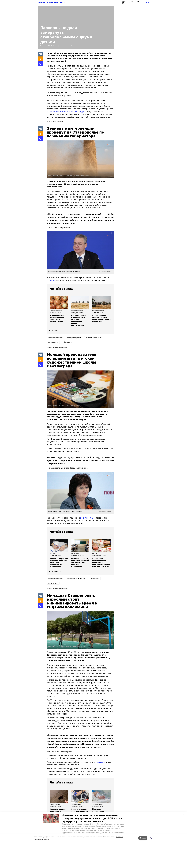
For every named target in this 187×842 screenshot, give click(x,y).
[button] (51, 818)
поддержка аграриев (74, 338)
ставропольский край (55, 338)
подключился (86, 518)
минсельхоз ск (53, 342)
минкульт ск (95, 579)
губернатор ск (67, 342)
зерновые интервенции (93, 338)
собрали (51, 280)
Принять (143, 838)
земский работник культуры (76, 579)
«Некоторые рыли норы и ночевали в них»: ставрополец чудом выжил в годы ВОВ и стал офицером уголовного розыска (92, 818)
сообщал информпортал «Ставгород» (65, 111)
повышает (101, 762)
